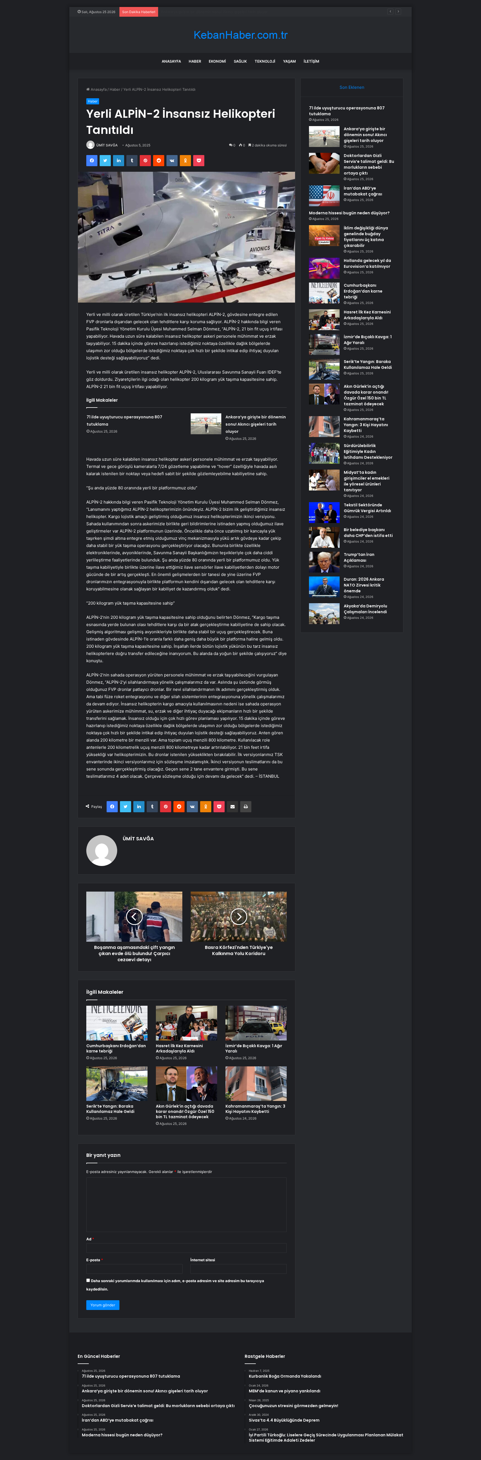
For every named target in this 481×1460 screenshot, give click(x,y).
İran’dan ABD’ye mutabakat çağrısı (363, 191)
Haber (195, 61)
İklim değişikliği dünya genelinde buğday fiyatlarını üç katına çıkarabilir (366, 236)
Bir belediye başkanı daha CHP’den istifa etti (368, 532)
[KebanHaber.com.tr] (240, 35)
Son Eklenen (352, 87)
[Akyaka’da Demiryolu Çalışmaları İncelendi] (324, 613)
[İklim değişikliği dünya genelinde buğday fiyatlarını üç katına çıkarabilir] (324, 235)
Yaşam (289, 61)
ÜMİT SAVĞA (107, 145)
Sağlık (240, 61)
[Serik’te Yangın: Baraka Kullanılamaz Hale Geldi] (117, 1083)
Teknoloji (265, 61)
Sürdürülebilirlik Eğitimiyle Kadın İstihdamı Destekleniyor (368, 451)
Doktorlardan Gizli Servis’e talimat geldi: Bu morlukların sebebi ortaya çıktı (224, 11)
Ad (90, 1239)
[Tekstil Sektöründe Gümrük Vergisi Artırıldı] (324, 512)
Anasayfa (171, 61)
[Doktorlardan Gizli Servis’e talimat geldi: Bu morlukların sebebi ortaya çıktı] (324, 163)
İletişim (311, 61)
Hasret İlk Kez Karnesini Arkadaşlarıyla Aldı (179, 1048)
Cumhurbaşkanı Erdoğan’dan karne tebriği (116, 1048)
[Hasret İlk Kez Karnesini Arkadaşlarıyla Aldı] (186, 1023)
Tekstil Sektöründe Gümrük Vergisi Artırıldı (367, 508)
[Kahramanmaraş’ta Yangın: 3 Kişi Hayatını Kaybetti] (256, 1083)
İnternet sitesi (202, 1260)
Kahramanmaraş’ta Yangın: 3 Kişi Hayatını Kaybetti (255, 1108)
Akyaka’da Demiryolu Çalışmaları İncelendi (365, 609)
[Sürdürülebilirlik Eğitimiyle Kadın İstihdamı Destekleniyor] (324, 453)
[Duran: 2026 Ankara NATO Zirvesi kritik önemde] (324, 586)
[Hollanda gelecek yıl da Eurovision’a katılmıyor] (324, 268)
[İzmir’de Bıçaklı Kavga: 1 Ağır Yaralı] (256, 1023)
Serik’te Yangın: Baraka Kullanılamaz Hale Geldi (110, 1108)
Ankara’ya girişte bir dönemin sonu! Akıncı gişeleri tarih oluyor (255, 424)
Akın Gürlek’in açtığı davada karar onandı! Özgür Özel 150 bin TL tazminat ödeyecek (185, 1111)
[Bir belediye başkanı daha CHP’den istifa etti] (324, 537)
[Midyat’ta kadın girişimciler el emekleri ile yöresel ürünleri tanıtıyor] (324, 480)
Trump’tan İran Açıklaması (359, 557)
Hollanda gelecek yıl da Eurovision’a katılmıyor (367, 263)
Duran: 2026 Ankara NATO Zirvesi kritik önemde (364, 585)
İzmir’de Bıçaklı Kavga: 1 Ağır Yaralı (253, 1048)
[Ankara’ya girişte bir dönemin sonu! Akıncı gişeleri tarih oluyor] (206, 423)
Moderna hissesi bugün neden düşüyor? (349, 213)
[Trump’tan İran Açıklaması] (324, 562)
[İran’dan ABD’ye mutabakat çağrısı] (324, 195)
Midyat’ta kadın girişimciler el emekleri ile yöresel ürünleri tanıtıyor (366, 481)
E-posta (94, 1260)
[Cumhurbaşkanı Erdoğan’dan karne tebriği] (117, 1023)
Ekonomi (217, 61)
